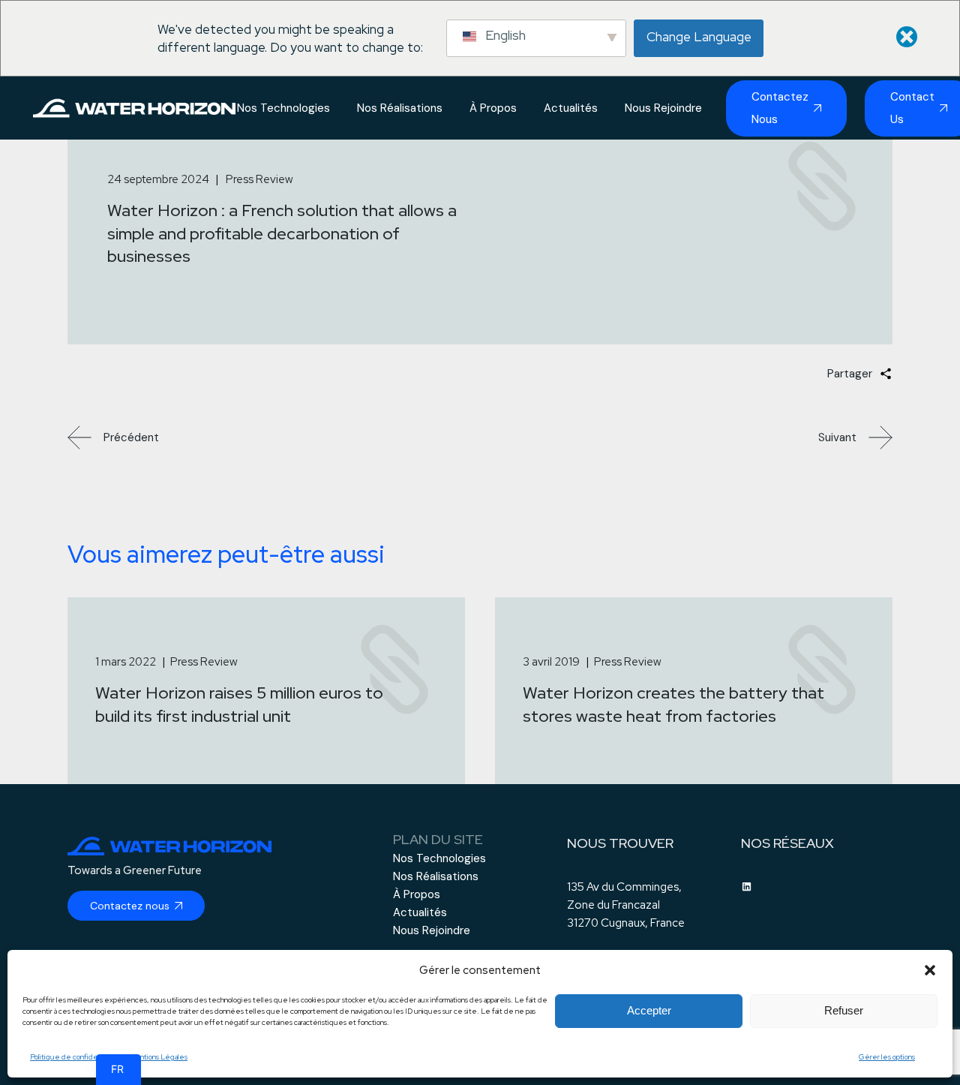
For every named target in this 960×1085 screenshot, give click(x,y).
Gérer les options (887, 1057)
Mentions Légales (158, 1057)
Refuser (843, 1011)
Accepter (649, 1011)
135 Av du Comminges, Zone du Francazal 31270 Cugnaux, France (626, 904)
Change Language (699, 37)
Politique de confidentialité (75, 1057)
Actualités (420, 912)
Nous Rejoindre (431, 930)
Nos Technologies (439, 858)
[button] (930, 970)
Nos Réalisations (435, 876)
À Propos (416, 894)
